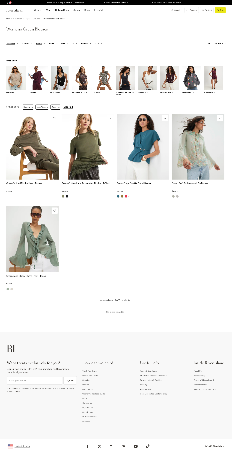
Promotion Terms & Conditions (153, 375)
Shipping (86, 380)
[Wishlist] (55, 118)
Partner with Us (200, 385)
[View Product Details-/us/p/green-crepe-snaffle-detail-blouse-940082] (143, 147)
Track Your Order (89, 371)
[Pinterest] (124, 446)
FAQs (84, 398)
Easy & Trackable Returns (116, 3)
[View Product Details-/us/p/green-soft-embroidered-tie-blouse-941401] (198, 147)
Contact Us (87, 403)
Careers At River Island (204, 380)
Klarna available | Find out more (166, 3)
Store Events (87, 412)
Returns (85, 385)
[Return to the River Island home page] (16, 10)
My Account (87, 407)
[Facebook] (88, 446)
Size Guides (87, 389)
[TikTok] (148, 446)
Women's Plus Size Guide (93, 394)
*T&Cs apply (12, 388)
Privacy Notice (13, 391)
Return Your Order (90, 375)
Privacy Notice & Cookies (151, 380)
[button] (32, 190)
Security (143, 385)
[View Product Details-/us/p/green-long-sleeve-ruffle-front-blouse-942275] (32, 239)
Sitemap (85, 421)
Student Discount (89, 417)
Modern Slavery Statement (205, 389)
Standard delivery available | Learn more (65, 3)
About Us (198, 371)
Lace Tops (41, 107)
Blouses (27, 107)
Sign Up (70, 380)
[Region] (10, 2)
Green (54, 107)
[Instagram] (111, 446)
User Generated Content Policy (153, 394)
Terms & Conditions (148, 371)
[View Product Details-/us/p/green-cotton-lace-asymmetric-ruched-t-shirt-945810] (88, 147)
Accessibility (145, 389)
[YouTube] (136, 446)
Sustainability (199, 375)
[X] (99, 446)
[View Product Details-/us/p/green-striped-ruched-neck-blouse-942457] (32, 147)
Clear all (68, 107)
